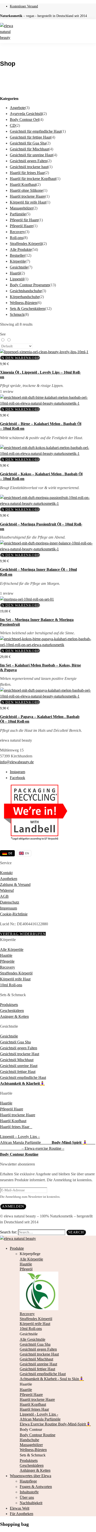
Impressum (8, 908)
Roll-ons (16, 238)
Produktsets (9, 1005)
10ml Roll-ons (11, 985)
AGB (4, 896)
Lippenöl (17, 279)
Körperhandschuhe (24, 297)
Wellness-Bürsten (23, 303)
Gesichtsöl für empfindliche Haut (35, 131)
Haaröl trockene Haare (27, 196)
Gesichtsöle (19, 267)
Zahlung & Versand (15, 884)
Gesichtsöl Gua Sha (15, 1042)
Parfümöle (18, 214)
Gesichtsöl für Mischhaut (29, 149)
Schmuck (17, 314)
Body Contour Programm (29, 285)
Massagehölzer (21, 208)
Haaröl (15, 273)
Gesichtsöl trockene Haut (19, 1054)
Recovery (17, 232)
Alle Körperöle (11, 949)
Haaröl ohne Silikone (26, 190)
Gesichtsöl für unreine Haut (31, 155)
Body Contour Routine (19, 1154)
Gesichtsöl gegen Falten (28, 161)
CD (13, 125)
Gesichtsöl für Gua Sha (28, 143)
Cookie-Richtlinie (14, 914)
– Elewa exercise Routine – (43, 1148)
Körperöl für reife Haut (28, 202)
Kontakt (6, 873)
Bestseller (17, 255)
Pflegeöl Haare (21, 226)
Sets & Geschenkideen (27, 308)
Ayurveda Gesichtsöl (26, 114)
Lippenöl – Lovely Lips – (20, 1136)
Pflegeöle (7, 961)
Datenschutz (9, 902)
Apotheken (8, 879)
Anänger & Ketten (14, 1016)
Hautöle (6, 955)
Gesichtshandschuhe (26, 291)
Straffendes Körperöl (26, 243)
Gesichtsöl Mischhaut (16, 1060)
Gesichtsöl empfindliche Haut (23, 1077)
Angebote (17, 108)
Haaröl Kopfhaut (23, 184)
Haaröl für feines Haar (27, 173)
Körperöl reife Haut (15, 979)
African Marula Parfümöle (26, 1142)
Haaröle (6, 1103)
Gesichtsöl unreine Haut (18, 1066)
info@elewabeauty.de (17, 762)
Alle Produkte (21, 249)
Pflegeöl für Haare (24, 220)
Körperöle (18, 261)
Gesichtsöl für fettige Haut (30, 137)
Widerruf (7, 890)
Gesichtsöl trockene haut (29, 167)
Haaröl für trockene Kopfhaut (33, 178)
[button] (20, 358)
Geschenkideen (12, 1010)
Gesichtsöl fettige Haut (17, 1071)
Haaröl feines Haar (16, 1127)
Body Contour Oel (24, 119)
